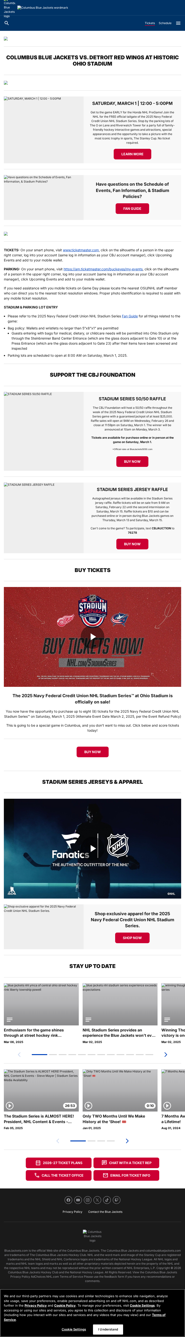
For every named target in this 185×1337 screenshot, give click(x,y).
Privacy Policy (36, 1305)
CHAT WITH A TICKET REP (126, 1163)
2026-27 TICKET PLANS (58, 1163)
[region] (92, 1313)
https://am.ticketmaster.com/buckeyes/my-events (103, 269)
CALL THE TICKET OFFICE (59, 1175)
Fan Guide (130, 316)
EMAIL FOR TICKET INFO (126, 1175)
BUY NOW (92, 752)
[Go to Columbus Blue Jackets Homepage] (42, 8)
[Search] (7, 23)
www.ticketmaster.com (81, 250)
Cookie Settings (142, 1305)
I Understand (108, 1329)
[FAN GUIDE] (44, 197)
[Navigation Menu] (178, 23)
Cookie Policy (65, 1305)
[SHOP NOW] (44, 926)
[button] (39, 1054)
